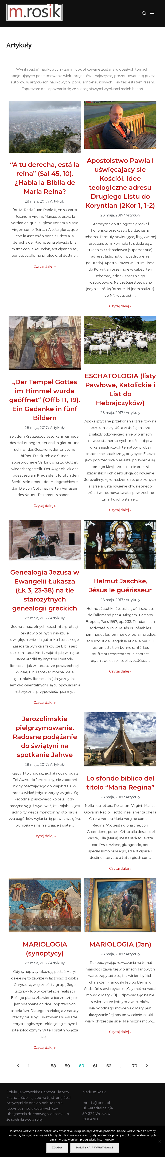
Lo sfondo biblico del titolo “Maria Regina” (120, 782)
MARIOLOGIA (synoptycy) (45, 948)
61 (95, 1065)
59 (67, 1065)
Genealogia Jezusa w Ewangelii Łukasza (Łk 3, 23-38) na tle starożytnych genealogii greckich (44, 590)
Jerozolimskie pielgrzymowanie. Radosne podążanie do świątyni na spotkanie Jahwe (44, 737)
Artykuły (57, 201)
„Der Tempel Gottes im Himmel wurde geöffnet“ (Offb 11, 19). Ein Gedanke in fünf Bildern (44, 400)
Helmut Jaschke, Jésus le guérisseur (120, 585)
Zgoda (57, 1147)
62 (108, 1065)
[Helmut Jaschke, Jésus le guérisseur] (120, 568)
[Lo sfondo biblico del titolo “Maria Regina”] (120, 765)
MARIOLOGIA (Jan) (120, 944)
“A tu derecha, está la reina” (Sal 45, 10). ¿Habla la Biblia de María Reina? (44, 178)
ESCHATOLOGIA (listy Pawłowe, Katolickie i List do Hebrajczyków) (120, 389)
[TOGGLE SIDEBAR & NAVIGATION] (154, 13)
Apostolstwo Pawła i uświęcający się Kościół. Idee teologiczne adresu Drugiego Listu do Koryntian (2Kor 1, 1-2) (120, 183)
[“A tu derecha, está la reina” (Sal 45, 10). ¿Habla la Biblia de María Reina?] (45, 152)
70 (134, 1065)
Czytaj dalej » (45, 266)
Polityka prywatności (94, 1147)
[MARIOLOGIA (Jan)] (120, 931)
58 (53, 1065)
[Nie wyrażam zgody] (159, 1141)
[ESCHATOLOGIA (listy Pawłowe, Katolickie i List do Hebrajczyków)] (120, 363)
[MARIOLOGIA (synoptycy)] (45, 931)
